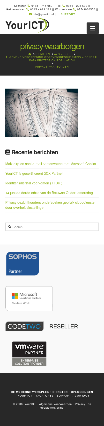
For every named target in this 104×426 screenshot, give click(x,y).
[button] (93, 28)
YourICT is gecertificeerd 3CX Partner (34, 173)
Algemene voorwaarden (55, 404)
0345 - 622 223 (40, 9)
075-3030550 (86, 9)
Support (64, 395)
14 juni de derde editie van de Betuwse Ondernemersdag (49, 192)
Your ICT (25, 395)
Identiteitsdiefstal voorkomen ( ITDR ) (33, 183)
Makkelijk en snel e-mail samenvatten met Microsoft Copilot (50, 163)
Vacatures (44, 395)
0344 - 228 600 (76, 5)
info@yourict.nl (43, 14)
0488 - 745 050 (41, 5)
